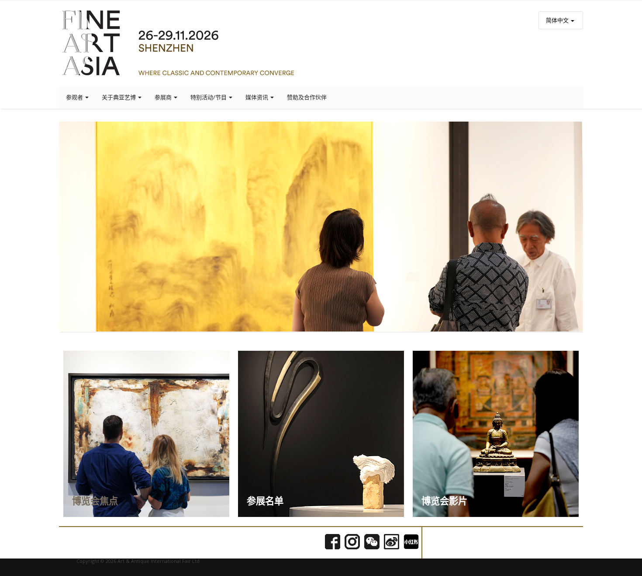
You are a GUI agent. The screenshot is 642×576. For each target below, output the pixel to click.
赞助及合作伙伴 (307, 97)
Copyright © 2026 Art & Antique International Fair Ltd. (138, 561)
